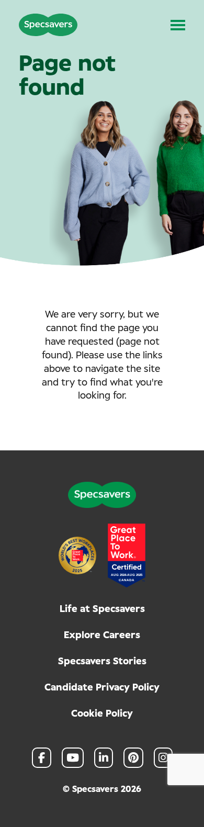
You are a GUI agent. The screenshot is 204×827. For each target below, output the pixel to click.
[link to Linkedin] (103, 757)
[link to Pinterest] (133, 757)
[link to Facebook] (41, 757)
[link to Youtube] (73, 757)
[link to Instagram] (163, 757)
